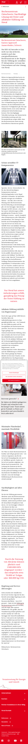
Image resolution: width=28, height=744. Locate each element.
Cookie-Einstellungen (14, 372)
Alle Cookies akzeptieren (14, 380)
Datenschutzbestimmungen (8, 734)
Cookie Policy (5, 736)
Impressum (4, 732)
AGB (18, 734)
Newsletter (4, 722)
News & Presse (5, 725)
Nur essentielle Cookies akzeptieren (14, 376)
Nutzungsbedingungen (14, 732)
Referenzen (4, 718)
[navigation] (25, 2)
